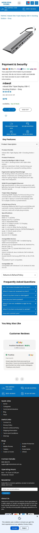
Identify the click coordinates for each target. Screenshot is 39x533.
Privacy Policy (7, 425)
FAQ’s (5, 414)
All (4, 444)
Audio (24, 446)
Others (24, 452)
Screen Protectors (28, 444)
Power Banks (26, 449)
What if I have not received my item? (16, 291)
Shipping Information (10, 430)
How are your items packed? (13, 299)
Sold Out (25, 110)
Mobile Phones (8, 446)
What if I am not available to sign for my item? (17, 304)
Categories (7, 406)
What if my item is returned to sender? (16, 309)
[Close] (37, 516)
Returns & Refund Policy (11, 428)
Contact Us (7, 422)
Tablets (5, 449)
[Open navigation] (36, 3)
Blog (4, 412)
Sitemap (6, 436)
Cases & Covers (8, 452)
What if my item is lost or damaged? (16, 295)
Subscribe (6, 493)
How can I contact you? (11, 313)
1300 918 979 (5, 462)
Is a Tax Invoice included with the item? (16, 287)
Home (3, 16)
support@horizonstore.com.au (11, 464)
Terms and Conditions (10, 433)
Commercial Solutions (10, 409)
